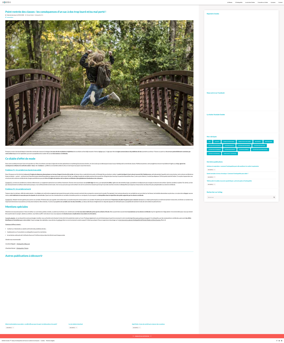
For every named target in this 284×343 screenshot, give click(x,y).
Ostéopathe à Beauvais (23, 244)
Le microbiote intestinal (76, 324)
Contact (280, 2)
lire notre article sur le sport (141, 218)
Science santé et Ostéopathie (230, 153)
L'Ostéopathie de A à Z (229, 145)
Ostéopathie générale (244, 149)
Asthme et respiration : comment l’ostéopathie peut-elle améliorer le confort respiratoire (233, 166)
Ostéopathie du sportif (230, 149)
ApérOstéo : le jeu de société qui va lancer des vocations (148, 324)
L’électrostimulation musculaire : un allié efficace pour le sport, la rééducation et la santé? (31, 324)
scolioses (59, 220)
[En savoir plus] (241, 51)
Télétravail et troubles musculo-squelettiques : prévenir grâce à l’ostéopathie (229, 181)
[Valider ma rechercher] (274, 197)
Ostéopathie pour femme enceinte (260, 149)
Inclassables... (10, 17)
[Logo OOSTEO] (6, 2)
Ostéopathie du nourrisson (214, 149)
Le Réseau (229, 2)
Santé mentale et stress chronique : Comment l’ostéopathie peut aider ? (227, 173)
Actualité (217, 141)
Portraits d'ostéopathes (214, 153)
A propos (273, 2)
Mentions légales (50, 340)
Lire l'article (9, 327)
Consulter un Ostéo (263, 2)
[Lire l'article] (36, 290)
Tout (209, 141)
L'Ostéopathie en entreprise (244, 145)
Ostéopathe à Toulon (22, 248)
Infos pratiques (268, 141)
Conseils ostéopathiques (228, 141)
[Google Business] (281, 340)
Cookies (43, 340)
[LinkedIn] (279, 340)
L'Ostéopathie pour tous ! (259, 145)
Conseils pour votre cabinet (244, 141)
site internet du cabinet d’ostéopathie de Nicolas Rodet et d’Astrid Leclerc (140, 220)
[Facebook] (276, 340)
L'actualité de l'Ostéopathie (214, 145)
